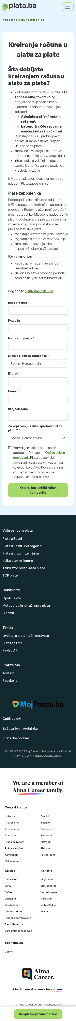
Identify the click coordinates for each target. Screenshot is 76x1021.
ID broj (13, 373)
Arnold (45, 816)
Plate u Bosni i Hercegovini (22, 546)
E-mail (12, 391)
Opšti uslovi (11, 598)
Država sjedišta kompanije (27, 355)
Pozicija (14, 320)
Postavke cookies (16, 738)
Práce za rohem (14, 848)
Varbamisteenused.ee (18, 930)
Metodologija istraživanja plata (26, 605)
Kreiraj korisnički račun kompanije (38, 490)
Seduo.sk (46, 835)
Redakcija (9, 680)
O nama (8, 613)
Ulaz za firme (12, 643)
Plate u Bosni (12, 539)
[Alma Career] (38, 974)
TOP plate (10, 575)
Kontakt (8, 673)
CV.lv (8, 885)
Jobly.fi (9, 951)
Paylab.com (48, 854)
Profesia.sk (12, 822)
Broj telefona (18, 409)
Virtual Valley (49, 905)
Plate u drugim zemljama (21, 553)
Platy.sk (45, 848)
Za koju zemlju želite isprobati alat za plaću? (35, 428)
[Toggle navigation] (68, 6)
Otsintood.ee (13, 911)
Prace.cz (10, 835)
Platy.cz (46, 841)
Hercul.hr (46, 898)
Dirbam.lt (10, 898)
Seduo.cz (47, 829)
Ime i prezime (18, 302)
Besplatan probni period (38, 1014)
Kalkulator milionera (17, 561)
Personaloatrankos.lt (18, 918)
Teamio (45, 822)
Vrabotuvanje (49, 892)
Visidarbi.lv (11, 905)
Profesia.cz (12, 829)
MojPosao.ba (49, 885)
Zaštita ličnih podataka (20, 728)
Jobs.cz (10, 816)
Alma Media (44, 756)
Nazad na (23, 19)
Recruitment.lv (14, 924)
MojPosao (47, 879)
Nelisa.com (12, 861)
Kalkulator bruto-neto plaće (23, 568)
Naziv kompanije (20, 338)
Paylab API (10, 650)
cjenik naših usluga (39, 291)
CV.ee (9, 892)
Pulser (44, 911)
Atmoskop (11, 854)
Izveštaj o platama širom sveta (25, 636)
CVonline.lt (11, 879)
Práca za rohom (14, 841)
